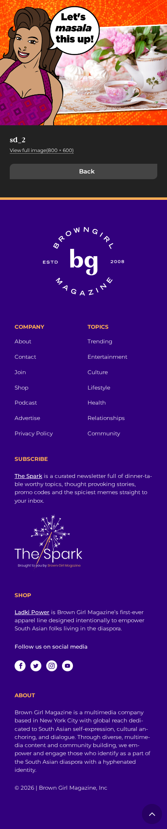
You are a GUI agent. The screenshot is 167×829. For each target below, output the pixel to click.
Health (97, 402)
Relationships (106, 418)
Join (20, 372)
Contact (25, 356)
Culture (98, 372)
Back (87, 171)
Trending (100, 341)
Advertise (27, 418)
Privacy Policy (34, 433)
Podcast (26, 402)
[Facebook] (20, 665)
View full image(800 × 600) (42, 150)
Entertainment (107, 356)
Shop (21, 387)
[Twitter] (35, 665)
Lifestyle (99, 387)
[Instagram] (51, 665)
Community (104, 433)
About (23, 341)
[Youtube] (67, 665)
